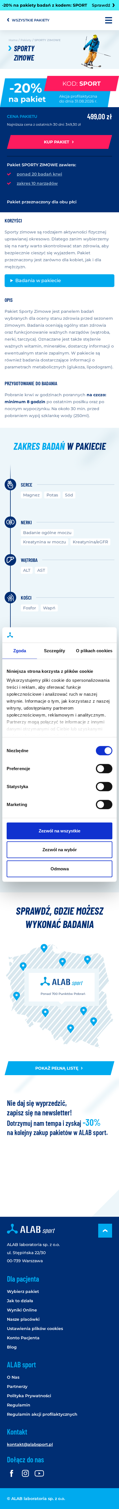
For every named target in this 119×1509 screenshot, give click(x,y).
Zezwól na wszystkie (59, 830)
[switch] (104, 768)
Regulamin (18, 1405)
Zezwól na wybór (59, 849)
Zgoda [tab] (19, 650)
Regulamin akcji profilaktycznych (42, 1414)
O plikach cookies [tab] (94, 650)
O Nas (13, 1377)
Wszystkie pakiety (30, 20)
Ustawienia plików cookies (35, 1328)
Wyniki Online (22, 1310)
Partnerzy (17, 1386)
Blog (12, 1347)
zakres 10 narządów (37, 183)
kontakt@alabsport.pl (30, 1444)
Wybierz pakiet (23, 1291)
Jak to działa (20, 1300)
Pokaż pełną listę (57, 1068)
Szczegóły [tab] (54, 650)
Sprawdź (100, 5)
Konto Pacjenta (23, 1337)
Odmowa (60, 868)
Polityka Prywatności (29, 1395)
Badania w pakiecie (38, 280)
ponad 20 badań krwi (39, 174)
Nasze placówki (23, 1319)
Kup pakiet (57, 142)
